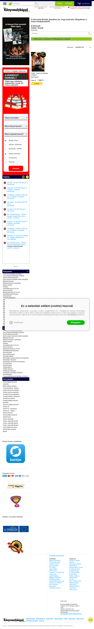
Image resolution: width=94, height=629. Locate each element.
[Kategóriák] (90, 620)
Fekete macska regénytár (11, 392)
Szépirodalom (7, 367)
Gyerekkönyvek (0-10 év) (11, 288)
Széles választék (8, 419)
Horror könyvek (7, 290)
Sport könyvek (7, 365)
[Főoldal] (10, 3)
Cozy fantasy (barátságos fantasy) (13, 276)
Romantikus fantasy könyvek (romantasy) (16, 358)
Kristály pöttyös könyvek (10, 400)
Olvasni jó (6, 406)
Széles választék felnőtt (10, 421)
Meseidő (5, 402)
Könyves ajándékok (9, 298)
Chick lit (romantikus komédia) (12, 274)
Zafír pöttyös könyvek (9, 429)
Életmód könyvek (8, 281)
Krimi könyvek (7, 352)
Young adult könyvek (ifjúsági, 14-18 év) (15, 376)
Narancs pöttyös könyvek (11, 404)
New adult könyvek (9, 354)
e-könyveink (13, 158)
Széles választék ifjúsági (10, 425)
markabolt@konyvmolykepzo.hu (71, 614)
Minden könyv (13, 140)
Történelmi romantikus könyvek (12, 372)
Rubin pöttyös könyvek (10, 415)
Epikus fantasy (7, 285)
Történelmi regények (9, 371)
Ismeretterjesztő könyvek (10, 294)
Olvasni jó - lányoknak (10, 409)
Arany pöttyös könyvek (10, 382)
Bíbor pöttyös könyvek (10, 386)
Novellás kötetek (8, 356)
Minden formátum (14, 154)
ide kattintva (72, 315)
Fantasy (5, 287)
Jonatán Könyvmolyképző (11, 394)
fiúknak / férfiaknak (15, 144)
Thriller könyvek (8, 369)
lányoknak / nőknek (15, 149)
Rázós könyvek (7, 413)
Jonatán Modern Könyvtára (11, 396)
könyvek (11, 162)
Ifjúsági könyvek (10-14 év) (11, 292)
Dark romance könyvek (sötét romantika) (15, 279)
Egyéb (5, 431)
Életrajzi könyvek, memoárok (12, 283)
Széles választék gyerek (10, 423)
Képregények (7, 296)
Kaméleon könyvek (9, 398)
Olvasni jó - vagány (9, 411)
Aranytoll (5, 384)
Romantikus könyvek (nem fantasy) (14, 361)
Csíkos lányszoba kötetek (11, 390)
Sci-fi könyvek (7, 363)
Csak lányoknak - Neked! (11, 388)
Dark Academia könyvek (10, 277)
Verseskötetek (7, 374)
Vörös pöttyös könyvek (10, 427)
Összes (16, 266)
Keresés (16, 168)
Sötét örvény (7, 417)
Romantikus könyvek (9, 360)
